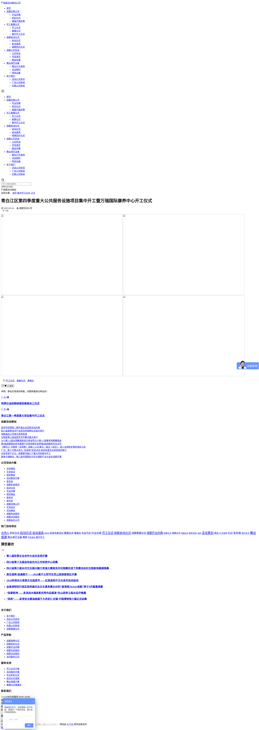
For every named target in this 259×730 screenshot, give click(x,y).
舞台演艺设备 (12, 63)
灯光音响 (223, 533)
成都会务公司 (12, 520)
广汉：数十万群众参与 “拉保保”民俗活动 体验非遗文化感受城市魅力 (34, 450)
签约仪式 (245, 533)
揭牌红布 (184, 533)
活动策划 (208, 533)
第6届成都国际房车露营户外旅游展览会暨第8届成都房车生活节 (31, 444)
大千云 (70, 724)
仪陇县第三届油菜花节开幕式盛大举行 (19, 437)
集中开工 (40, 537)
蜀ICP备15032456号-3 (48, 724)
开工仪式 (16, 28)
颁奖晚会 (10, 475)
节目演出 (31, 537)
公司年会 (16, 53)
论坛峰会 (10, 468)
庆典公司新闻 (18, 86)
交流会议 (10, 472)
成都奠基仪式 (139, 533)
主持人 (5, 532)
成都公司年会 (12, 50)
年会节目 (86, 533)
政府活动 (193, 533)
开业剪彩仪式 (12, 675)
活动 (199, 533)
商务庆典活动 (56, 533)
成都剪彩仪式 (12, 644)
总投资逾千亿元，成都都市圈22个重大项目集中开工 (26, 453)
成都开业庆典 (155, 532)
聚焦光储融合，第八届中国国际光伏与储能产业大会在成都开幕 (31, 457)
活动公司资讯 (18, 79)
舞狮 (25, 537)
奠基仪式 (16, 31)
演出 (216, 533)
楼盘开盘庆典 (18, 21)
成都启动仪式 (12, 37)
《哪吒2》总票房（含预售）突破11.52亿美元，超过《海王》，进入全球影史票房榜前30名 (43, 447)
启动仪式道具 (12, 678)
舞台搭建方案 (12, 681)
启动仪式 (16, 40)
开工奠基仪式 (12, 24)
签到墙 (237, 533)
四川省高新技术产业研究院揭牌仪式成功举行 (22, 431)
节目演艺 (16, 57)
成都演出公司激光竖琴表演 (14, 434)
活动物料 (16, 69)
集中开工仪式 (18, 34)
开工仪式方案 (12, 669)
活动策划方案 (12, 478)
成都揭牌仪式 (12, 641)
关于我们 (10, 76)
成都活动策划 (12, 517)
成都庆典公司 (12, 11)
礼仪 (230, 533)
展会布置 (16, 60)
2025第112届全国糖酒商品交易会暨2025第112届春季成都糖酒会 (31, 440)
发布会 (9, 481)
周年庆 (9, 497)
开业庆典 (16, 15)
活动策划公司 (12, 657)
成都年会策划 (12, 485)
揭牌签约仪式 (18, 47)
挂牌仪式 (167, 533)
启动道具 (16, 44)
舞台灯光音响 (18, 66)
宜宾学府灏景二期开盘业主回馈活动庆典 (20, 427)
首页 (8, 8)
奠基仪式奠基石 (14, 685)
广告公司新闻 (18, 82)
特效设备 (16, 73)
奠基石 (30, 381)
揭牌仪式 (176, 533)
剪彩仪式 (16, 18)
